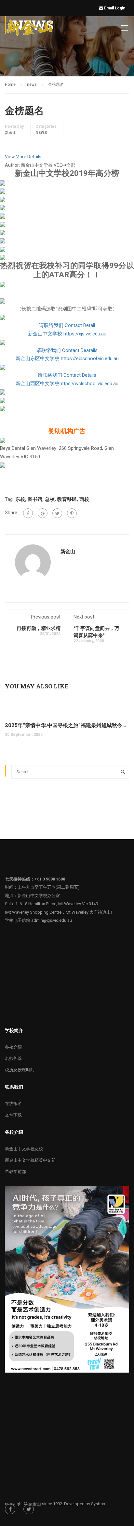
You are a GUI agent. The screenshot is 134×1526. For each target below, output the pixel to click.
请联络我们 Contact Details (67, 375)
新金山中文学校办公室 (39, 895)
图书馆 (35, 499)
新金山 (11, 132)
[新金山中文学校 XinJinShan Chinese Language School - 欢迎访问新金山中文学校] (29, 29)
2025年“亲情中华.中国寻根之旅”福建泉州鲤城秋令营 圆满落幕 (67, 725)
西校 (84, 499)
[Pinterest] (72, 513)
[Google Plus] (42, 513)
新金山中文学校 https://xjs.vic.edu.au (67, 334)
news (41, 132)
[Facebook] (28, 513)
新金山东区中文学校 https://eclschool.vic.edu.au (67, 358)
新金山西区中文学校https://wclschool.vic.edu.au (67, 383)
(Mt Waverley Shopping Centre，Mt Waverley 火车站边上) (58, 912)
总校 (50, 499)
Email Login (115, 8)
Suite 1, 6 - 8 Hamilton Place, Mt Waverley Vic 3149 (51, 903)
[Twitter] (57, 513)
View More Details (23, 156)
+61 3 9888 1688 (49, 879)
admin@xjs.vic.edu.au (51, 920)
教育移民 (67, 499)
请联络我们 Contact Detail (67, 325)
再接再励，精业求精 (38, 628)
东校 (20, 499)
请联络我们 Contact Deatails (67, 350)
